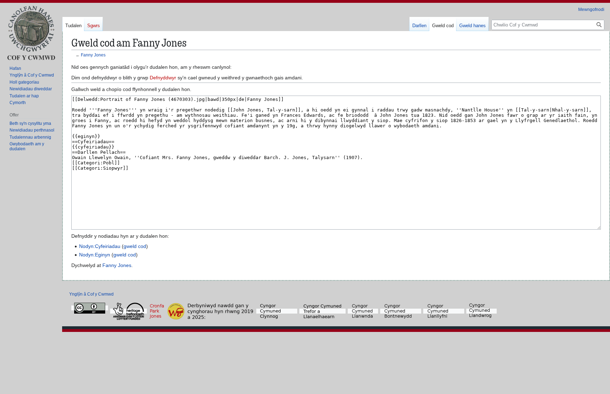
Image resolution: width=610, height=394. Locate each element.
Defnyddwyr (163, 77)
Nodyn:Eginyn (94, 254)
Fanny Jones (93, 55)
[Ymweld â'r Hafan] (31, 32)
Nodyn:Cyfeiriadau (99, 246)
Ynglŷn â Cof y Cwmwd (91, 294)
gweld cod (135, 246)
